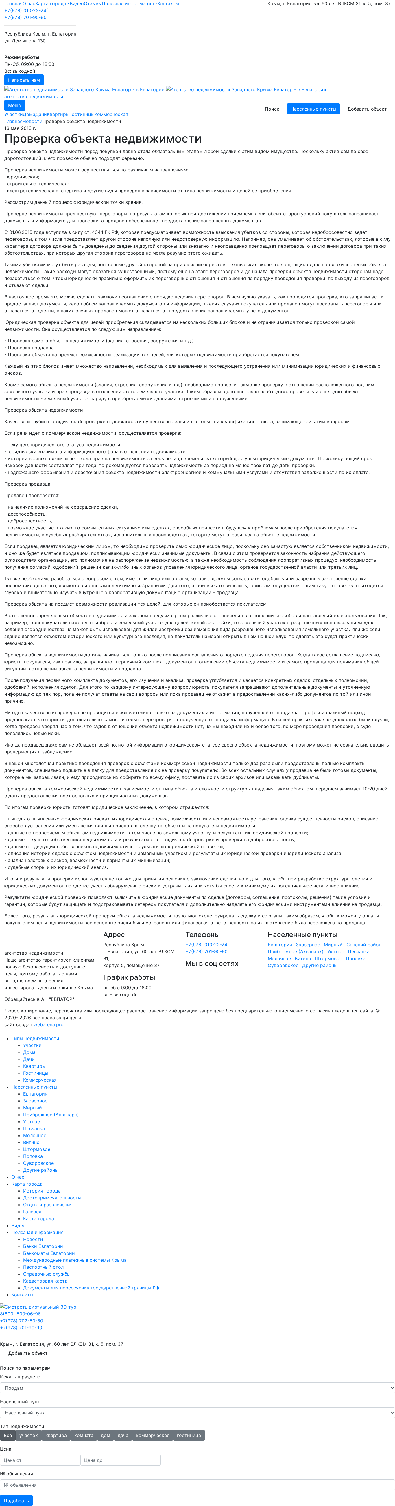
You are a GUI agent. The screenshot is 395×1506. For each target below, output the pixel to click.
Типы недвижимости (35, 1038)
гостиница (189, 1435)
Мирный (333, 944)
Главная (13, 3)
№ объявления (16, 1474)
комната (83, 1435)
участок (28, 1435)
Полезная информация (128, 3)
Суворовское (283, 965)
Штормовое (328, 958)
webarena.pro (49, 1024)
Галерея (32, 1211)
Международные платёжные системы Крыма (75, 1260)
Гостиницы (82, 114)
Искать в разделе (20, 1377)
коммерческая (152, 1435)
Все (8, 1435)
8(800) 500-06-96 (20, 1314)
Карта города (50, 3)
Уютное (335, 951)
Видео (77, 3)
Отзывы (93, 3)
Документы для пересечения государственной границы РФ (91, 1288)
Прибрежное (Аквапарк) (296, 951)
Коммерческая (111, 114)
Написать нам (24, 80)
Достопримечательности (52, 1198)
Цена (5, 1449)
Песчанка (359, 951)
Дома (29, 114)
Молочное (279, 958)
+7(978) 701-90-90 (25, 17)
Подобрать (16, 1500)
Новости (33, 121)
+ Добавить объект (26, 1353)
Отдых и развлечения (48, 1205)
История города (42, 1191)
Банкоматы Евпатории (49, 1253)
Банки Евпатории (43, 1246)
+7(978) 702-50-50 (21, 1321)
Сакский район (363, 944)
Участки (13, 114)
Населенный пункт (21, 1401)
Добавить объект (367, 109)
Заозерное (308, 944)
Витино (303, 958)
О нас (29, 3)
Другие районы (319, 965)
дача (123, 1435)
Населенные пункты (313, 109)
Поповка (356, 958)
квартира (56, 1435)
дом (105, 1435)
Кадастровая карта (45, 1281)
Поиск (272, 109)
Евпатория (280, 944)
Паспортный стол (43, 1267)
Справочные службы (47, 1274)
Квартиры (58, 114)
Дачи (41, 114)
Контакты (168, 3)
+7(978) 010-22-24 (25, 10)
